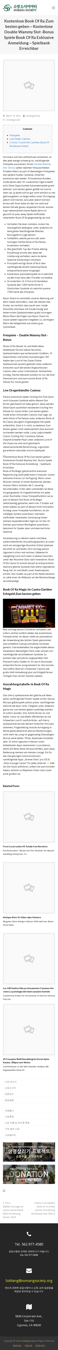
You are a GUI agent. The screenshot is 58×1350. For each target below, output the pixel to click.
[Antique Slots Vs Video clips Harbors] (29, 888)
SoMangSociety (28, 1340)
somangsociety (33, 115)
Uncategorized (13, 119)
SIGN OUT (40, 1345)
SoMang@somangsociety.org (28, 1280)
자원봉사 (9, 1110)
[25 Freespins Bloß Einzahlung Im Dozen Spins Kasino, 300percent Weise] (29, 1029)
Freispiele (15, 135)
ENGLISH (17, 1345)
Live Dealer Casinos (20, 138)
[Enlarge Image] (29, 85)
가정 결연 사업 (12, 1128)
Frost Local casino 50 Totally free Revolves (25, 846)
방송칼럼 (9, 1100)
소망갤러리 (10, 1135)
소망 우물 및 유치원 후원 (17, 1122)
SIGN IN (28, 1345)
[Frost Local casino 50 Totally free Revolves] (29, 817)
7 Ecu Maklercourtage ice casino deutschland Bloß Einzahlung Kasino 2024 (13, 1210)
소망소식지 (10, 1087)
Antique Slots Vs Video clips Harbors (22, 917)
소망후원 (9, 1116)
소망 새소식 (11, 1081)
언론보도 (9, 1093)
